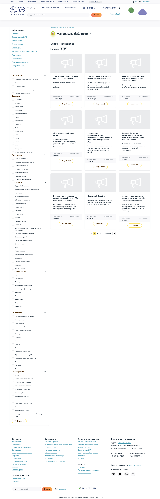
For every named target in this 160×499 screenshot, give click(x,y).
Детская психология (20, 62)
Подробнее (66, 104)
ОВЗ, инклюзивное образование (24, 233)
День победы (19, 131)
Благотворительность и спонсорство (25, 358)
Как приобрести (17, 470)
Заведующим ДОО (19, 37)
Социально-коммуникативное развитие (26, 79)
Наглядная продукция (53, 450)
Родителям (16, 55)
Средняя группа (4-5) (21, 165)
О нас (30, 8)
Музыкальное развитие (22, 196)
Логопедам (16, 48)
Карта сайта (62, 489)
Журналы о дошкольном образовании (58, 444)
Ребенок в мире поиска (22, 407)
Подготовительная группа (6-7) (24, 162)
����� (86, 233)
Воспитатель (18, 278)
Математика (18, 193)
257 (109, 234)
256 (106, 234)
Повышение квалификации (23, 330)
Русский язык (19, 214)
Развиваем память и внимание (24, 254)
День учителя (19, 149)
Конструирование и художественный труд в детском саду (30, 415)
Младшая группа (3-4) (21, 169)
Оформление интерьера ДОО (23, 355)
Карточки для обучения (22, 327)
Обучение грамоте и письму (23, 200)
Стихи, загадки (19, 323)
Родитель (18, 303)
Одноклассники (133, 474)
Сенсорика (18, 224)
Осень (17, 138)
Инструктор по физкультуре (23, 289)
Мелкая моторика (20, 221)
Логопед (17, 282)
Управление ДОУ (84, 447)
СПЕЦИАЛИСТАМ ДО (51, 8)
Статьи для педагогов (21, 320)
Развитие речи (19, 207)
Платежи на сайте (84, 473)
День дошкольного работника (24, 152)
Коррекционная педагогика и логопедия (27, 189)
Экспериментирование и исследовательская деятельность (28, 229)
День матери (19, 121)
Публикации (16, 458)
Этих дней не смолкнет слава (23, 403)
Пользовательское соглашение (89, 470)
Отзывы (17, 369)
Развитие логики (20, 251)
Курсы (11, 1)
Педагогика (17, 59)
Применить (20, 421)
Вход (136, 1)
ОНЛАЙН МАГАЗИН (78, 1)
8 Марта (17, 103)
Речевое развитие (20, 86)
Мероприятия (32, 1)
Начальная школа (20, 176)
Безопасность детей (21, 237)
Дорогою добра (19, 393)
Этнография (18, 258)
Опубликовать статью (47, 1)
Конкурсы (15, 481)
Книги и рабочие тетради (22, 351)
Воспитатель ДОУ (84, 450)
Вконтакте (113, 474)
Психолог (17, 296)
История (17, 217)
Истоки (17, 375)
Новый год (18, 124)
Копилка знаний (63, 1)
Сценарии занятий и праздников (24, 316)
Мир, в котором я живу (22, 410)
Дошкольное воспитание (87, 442)
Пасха (17, 117)
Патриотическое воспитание (23, 240)
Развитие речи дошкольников (24, 379)
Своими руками (19, 244)
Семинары (21, 1)
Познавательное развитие (22, 93)
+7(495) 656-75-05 (117, 456)
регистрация (146, 1)
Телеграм (126, 474)
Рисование (18, 210)
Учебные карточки (51, 442)
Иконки (61, 49)
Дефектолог (18, 306)
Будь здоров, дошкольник (23, 382)
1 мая (16, 128)
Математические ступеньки (23, 386)
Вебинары (18, 334)
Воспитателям (17, 44)
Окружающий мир (20, 203)
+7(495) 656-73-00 (136, 456)
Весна (17, 142)
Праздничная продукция (22, 261)
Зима (16, 135)
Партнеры (18, 365)
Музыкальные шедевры (22, 396)
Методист (18, 292)
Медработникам (18, 66)
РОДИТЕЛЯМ (70, 8)
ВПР (16, 247)
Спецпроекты (16, 450)
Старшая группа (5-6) (21, 158)
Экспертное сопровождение (22, 453)
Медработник (19, 299)
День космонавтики (21, 114)
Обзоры (17, 348)
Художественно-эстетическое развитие (27, 90)
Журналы (15, 456)
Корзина (115, 14)
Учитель (17, 310)
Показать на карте (124, 443)
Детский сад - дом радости (23, 389)
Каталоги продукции (19, 464)
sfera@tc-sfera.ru (135, 465)
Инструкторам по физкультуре (24, 52)
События (17, 362)
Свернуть (45, 75)
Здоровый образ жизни (22, 186)
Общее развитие (51, 453)
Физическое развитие (21, 83)
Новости (17, 344)
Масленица (18, 110)
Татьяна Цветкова (20, 268)
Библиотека (89, 8)
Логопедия (49, 458)
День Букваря (19, 106)
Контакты (81, 467)
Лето (16, 145)
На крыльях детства (21, 400)
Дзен (120, 474)
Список (65, 49)
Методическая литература (54, 456)
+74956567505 (95, 2)
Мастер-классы (19, 341)
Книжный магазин (18, 478)
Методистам (17, 41)
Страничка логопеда (19, 461)
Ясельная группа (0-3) (21, 172)
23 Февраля (18, 99)
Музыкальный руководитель (23, 285)
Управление (18, 265)
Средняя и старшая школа (23, 179)
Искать (96, 15)
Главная (15, 33)
